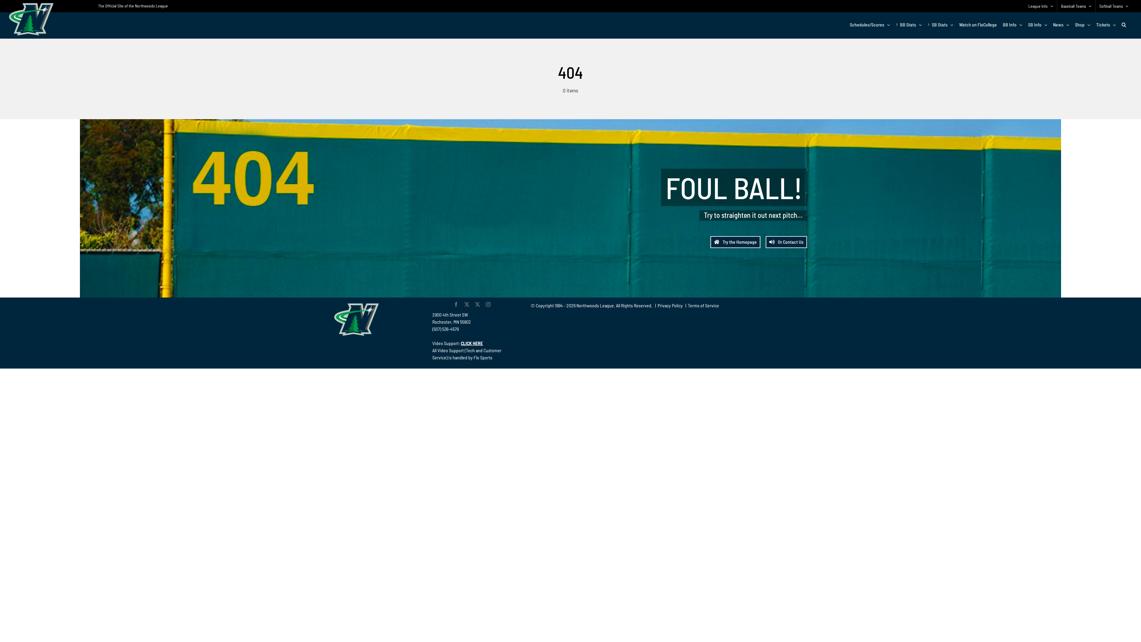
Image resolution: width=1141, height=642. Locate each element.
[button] (1124, 24)
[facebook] (456, 304)
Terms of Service (703, 305)
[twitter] (466, 304)
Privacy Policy (670, 305)
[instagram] (488, 304)
